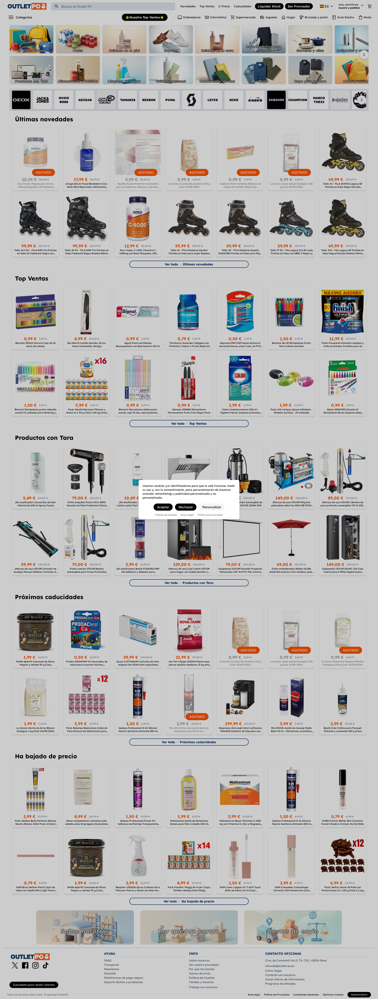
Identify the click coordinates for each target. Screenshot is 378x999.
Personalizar (211, 507)
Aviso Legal (187, 515)
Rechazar (186, 507)
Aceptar (163, 507)
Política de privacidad (210, 515)
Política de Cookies (166, 515)
